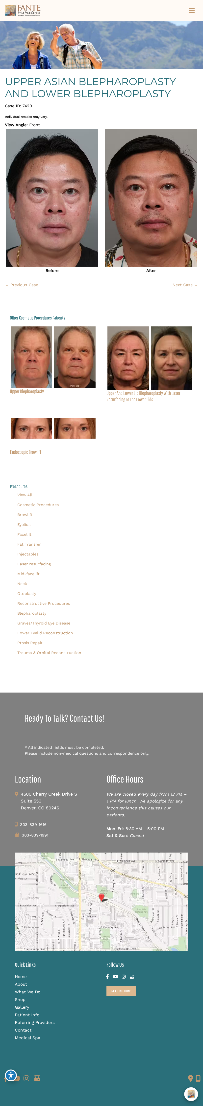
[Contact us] (190, 1078)
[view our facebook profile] (107, 977)
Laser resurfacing (34, 564)
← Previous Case (21, 285)
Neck (22, 583)
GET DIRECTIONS (121, 990)
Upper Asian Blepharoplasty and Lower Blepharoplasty (90, 87)
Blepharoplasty (31, 613)
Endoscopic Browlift (25, 452)
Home (21, 976)
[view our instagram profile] (123, 977)
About (21, 984)
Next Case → (185, 285)
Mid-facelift (28, 573)
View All (24, 495)
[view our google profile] (131, 977)
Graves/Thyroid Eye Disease (43, 623)
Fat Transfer (29, 544)
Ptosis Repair (30, 643)
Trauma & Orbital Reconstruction (49, 652)
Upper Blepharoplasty (27, 391)
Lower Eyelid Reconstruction (45, 633)
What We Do (27, 991)
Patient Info (27, 1014)
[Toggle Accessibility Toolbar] (11, 1075)
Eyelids (23, 524)
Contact (23, 1030)
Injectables (27, 554)
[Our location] (198, 1078)
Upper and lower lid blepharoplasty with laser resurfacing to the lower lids (143, 396)
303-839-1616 (33, 824)
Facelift (24, 534)
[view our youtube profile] (115, 977)
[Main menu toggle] (191, 10)
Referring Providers (35, 1022)
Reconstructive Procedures (43, 603)
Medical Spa (27, 1037)
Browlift (24, 514)
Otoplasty (26, 593)
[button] (121, 991)
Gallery (22, 1007)
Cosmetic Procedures (38, 504)
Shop (20, 999)
